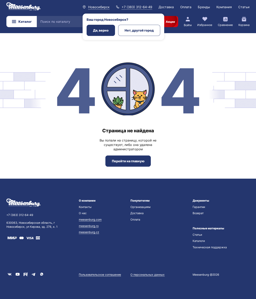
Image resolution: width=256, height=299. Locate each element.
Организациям (140, 207)
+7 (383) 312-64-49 (137, 7)
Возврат (198, 213)
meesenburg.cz (89, 232)
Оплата (185, 7)
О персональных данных (147, 274)
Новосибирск (99, 7)
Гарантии (199, 207)
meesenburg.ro (89, 226)
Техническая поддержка (210, 247)
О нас (83, 213)
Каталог (25, 22)
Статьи (244, 7)
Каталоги (199, 241)
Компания (224, 7)
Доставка (166, 7)
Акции (170, 21)
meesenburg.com (90, 219)
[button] (102, 201)
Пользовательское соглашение (100, 274)
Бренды (204, 7)
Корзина (244, 25)
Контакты (85, 207)
